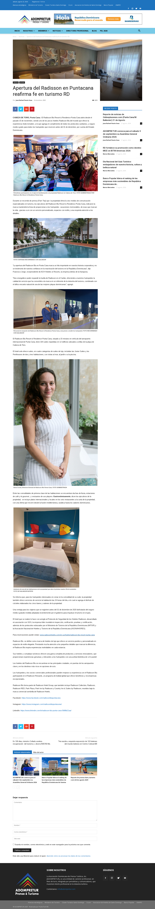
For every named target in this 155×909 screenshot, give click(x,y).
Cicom (70, 5)
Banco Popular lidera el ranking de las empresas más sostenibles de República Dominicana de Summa (54, 780)
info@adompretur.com (66, 889)
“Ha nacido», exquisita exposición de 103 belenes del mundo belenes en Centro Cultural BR (77, 742)
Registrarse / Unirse (38, 2)
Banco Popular (108, 5)
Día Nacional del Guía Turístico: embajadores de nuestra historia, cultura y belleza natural (122, 164)
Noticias (57, 31)
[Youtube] (140, 8)
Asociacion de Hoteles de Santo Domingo (88, 5)
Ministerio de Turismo (35, 5)
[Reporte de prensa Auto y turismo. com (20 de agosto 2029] (84, 766)
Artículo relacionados (22, 752)
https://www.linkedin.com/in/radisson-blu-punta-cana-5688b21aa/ (45, 710)
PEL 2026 (103, 31)
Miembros (42, 31)
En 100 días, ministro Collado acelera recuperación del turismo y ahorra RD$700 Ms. (31, 742)
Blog (94, 31)
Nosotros (28, 31)
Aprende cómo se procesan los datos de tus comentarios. (69, 856)
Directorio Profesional (77, 31)
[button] (139, 31)
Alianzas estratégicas (19, 5)
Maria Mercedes (109, 154)
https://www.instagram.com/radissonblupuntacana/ (42, 704)
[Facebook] (128, 8)
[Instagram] (132, 8)
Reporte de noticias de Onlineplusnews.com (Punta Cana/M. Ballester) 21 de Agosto (120, 117)
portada (22, 82)
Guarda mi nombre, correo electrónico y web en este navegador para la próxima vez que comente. (53, 844)
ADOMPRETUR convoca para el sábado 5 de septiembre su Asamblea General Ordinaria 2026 (25, 780)
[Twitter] (136, 8)
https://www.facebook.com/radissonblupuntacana (41, 698)
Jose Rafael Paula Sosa (24, 100)
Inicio (17, 31)
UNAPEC (118, 5)
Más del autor (38, 752)
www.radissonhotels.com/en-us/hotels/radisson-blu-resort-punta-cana (67, 635)
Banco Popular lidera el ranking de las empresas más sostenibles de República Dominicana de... (122, 181)
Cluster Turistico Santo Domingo (55, 5)
